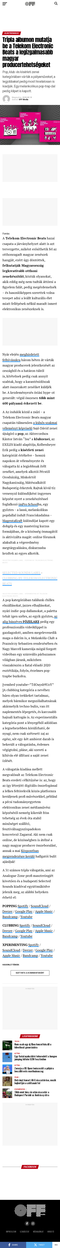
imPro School (28, 504)
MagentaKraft (12, 521)
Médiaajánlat (38, 1231)
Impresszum (11, 1231)
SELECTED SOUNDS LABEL (12, 560)
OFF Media (23, 99)
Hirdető (50, 1231)
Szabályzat (24, 1231)
